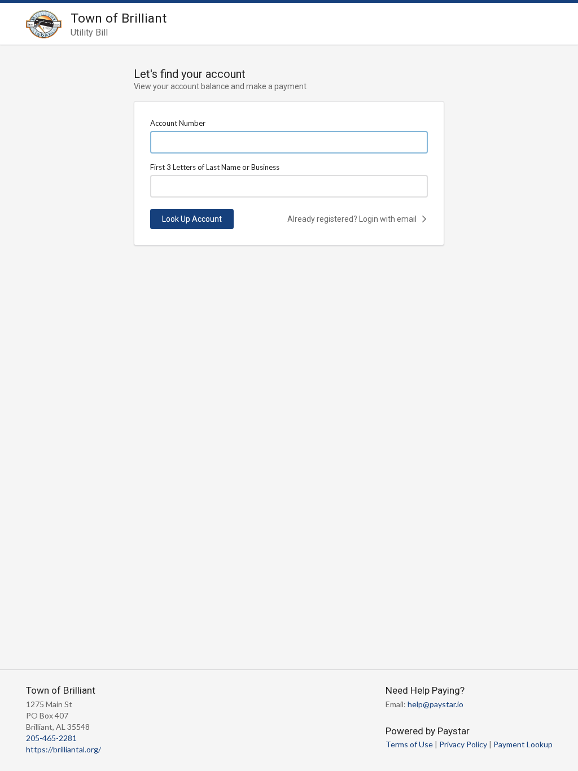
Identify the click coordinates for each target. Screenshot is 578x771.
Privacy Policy (463, 744)
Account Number (177, 123)
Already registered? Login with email (352, 219)
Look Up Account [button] (192, 219)
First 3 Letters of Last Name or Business (214, 167)
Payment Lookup (523, 744)
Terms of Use (409, 744)
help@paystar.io (435, 704)
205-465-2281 (51, 738)
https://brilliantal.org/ (63, 749)
